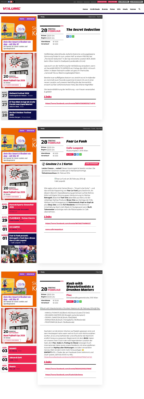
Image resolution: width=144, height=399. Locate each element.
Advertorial (30, 19)
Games (133, 9)
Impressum (93, 1)
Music (125, 9)
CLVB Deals (95, 9)
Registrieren (137, 1)
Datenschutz (87, 1)
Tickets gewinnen (12, 85)
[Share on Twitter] (70, 36)
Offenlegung (80, 1)
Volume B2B (113, 1)
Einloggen (124, 1)
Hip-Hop (99, 128)
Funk (93, 128)
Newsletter (102, 1)
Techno (99, 17)
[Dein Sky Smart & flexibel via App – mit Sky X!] (18, 34)
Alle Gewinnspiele (92, 164)
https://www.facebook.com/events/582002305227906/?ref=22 (68, 357)
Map (70, 154)
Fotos (112, 9)
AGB (75, 1)
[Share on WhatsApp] (73, 36)
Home (85, 9)
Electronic (92, 17)
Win (118, 9)
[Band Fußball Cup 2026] (18, 70)
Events (105, 9)
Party (42, 17)
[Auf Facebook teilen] (67, 36)
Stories (22, 19)
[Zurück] (39, 17)
